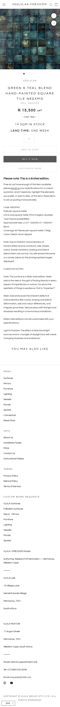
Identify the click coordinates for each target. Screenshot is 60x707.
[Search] (51, 4)
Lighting (7, 394)
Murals (7, 404)
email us (15, 188)
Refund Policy (10, 481)
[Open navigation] (4, 4)
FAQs (6, 448)
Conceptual (9, 415)
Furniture (8, 389)
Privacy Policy (10, 476)
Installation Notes (12, 443)
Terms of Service (12, 486)
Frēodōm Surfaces (13, 509)
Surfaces (8, 378)
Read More (9, 420)
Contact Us (9, 453)
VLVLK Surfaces (11, 503)
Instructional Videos (13, 458)
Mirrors (7, 383)
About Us (8, 437)
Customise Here (30, 169)
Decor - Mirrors (11, 514)
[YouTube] (11, 683)
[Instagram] (4, 683)
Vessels (7, 399)
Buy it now (30, 159)
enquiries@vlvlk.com (20, 677)
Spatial (7, 410)
